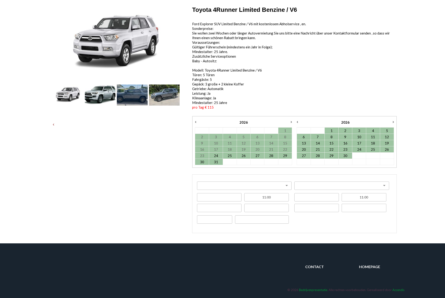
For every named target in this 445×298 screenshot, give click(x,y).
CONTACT (314, 266)
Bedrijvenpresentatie (313, 290)
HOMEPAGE (369, 266)
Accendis (398, 290)
